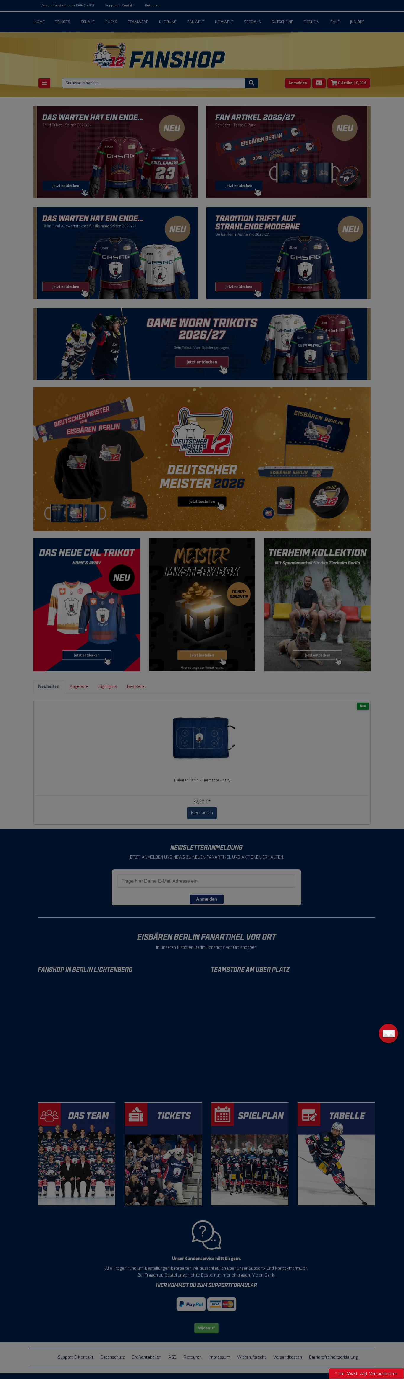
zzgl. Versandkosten (379, 1374)
